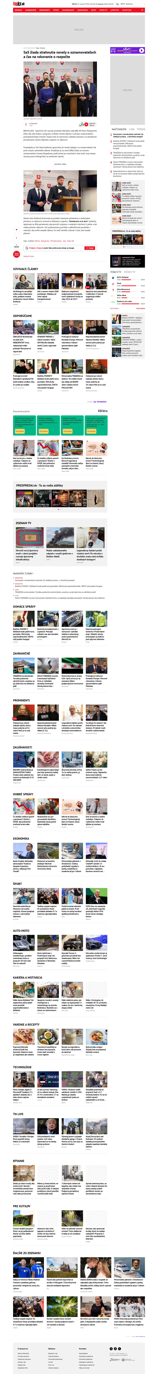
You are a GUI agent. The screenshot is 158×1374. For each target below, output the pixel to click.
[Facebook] (111, 1349)
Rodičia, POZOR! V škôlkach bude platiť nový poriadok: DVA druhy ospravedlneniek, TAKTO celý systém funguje (58, 586)
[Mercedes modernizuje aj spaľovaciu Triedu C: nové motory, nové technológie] (96, 943)
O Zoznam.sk (23, 1348)
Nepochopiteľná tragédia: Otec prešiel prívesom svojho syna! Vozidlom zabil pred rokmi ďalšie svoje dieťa (132, 353)
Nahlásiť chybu (28, 256)
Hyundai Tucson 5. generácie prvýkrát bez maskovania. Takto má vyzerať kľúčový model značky (71, 958)
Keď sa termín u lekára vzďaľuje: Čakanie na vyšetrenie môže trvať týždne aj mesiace (22, 462)
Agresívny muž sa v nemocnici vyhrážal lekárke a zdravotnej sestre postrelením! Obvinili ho (70, 634)
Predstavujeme (66, 966)
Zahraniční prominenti (44, 733)
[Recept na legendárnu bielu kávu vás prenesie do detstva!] (72, 1037)
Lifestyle (115, 10)
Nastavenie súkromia (24, 1359)
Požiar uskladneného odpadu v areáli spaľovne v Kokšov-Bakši (59, 553)
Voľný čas (126, 10)
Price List (51, 1365)
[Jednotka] (113, 290)
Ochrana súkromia (23, 1356)
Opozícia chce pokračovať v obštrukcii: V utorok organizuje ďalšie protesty (96, 295)
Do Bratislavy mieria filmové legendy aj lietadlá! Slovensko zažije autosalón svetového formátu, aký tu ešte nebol (72, 463)
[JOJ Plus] (113, 302)
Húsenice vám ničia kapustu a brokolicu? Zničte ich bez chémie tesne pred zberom (46, 1232)
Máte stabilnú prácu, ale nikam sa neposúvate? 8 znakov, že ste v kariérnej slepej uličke (72, 1004)
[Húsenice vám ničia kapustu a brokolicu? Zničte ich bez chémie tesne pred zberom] (48, 1218)
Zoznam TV (23, 523)
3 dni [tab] (132, 129)
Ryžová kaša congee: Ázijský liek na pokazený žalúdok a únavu (96, 1049)
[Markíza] (113, 278)
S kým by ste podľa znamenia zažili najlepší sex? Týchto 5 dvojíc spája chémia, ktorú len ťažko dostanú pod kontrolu (131, 262)
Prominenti (44, 10)
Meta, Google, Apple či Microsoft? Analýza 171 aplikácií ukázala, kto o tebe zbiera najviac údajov (23, 1094)
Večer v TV (129, 272)
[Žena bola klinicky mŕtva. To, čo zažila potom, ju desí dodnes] (72, 760)
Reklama (51, 1348)
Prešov (88, 642)
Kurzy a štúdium (90, 1010)
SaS (64, 241)
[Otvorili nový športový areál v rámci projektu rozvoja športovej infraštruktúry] (30, 537)
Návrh (37, 241)
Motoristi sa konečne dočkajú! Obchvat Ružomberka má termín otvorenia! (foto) (47, 865)
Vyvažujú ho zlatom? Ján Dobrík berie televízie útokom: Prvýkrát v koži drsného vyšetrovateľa (96, 727)
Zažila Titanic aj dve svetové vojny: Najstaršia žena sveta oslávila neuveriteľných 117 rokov (96, 774)
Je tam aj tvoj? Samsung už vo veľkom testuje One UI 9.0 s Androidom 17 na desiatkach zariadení (47, 1093)
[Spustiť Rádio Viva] (127, 48)
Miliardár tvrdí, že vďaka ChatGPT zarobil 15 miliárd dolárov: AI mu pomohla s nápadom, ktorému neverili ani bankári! (96, 866)
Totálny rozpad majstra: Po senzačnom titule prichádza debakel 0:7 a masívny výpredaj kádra (47, 910)
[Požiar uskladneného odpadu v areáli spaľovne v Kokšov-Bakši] (60, 537)
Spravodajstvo (83, 1353)
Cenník (50, 1362)
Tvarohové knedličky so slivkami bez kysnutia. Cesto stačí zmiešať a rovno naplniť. (46, 1051)
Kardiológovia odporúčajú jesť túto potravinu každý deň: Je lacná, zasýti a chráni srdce (48, 774)
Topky (37, 48)
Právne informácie (23, 1353)
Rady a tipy (89, 1055)
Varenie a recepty (26, 1024)
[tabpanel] (127, 155)
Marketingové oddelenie (86, 1365)
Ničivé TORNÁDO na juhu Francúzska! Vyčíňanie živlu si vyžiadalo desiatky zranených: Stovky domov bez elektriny (60, 598)
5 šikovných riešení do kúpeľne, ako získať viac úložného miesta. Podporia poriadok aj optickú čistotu (71, 1188)
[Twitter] (119, 1349)
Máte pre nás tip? (84, 1368)
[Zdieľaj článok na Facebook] (16, 238)
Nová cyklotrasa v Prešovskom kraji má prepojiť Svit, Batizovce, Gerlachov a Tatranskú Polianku (47, 958)
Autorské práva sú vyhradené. (119, 1355)
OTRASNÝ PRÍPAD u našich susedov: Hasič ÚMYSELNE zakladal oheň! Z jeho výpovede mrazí (132, 342)
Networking (40, 1013)
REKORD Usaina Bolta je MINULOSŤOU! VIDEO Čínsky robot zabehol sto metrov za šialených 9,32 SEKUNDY (23, 775)
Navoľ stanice (114, 308)
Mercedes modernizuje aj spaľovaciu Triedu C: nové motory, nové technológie (96, 956)
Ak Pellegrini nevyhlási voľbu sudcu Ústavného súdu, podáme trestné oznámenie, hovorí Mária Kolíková (23, 296)
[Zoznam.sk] (116, 1360)
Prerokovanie (55, 241)
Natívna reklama (53, 1368)
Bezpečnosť (89, 1102)
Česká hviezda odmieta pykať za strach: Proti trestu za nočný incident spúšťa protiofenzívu (71, 910)
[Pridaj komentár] (16, 230)
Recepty (88, 1241)
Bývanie (18, 1161)
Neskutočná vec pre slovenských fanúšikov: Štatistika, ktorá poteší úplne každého (46, 820)
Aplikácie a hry (17, 1102)
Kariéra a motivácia (27, 977)
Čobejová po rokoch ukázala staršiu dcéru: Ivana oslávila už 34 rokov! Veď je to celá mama (22, 728)
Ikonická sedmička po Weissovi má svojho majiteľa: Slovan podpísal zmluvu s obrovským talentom (23, 911)
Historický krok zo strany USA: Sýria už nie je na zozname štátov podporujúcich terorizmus (72, 680)
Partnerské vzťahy (128, 257)
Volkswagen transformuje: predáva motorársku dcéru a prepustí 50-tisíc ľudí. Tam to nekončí (22, 958)
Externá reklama (53, 1356)
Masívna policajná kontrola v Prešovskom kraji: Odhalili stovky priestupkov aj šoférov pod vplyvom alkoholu (95, 634)
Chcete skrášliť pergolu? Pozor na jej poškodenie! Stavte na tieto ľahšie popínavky (23, 1232)
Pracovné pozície (21, 411)
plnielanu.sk (89, 827)
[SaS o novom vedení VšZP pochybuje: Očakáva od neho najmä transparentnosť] (48, 281)
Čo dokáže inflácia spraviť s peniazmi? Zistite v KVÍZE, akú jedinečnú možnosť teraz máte (47, 462)
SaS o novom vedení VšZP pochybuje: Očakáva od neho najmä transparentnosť (48, 295)
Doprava (39, 966)
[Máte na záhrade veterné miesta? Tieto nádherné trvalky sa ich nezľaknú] (72, 1218)
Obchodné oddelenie (85, 1359)
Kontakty (82, 1348)
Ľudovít (100, 4)
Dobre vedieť (16, 468)
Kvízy (93, 10)
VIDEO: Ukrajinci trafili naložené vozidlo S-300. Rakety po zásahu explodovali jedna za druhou (72, 1094)
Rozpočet (45, 241)
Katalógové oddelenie (86, 1362)
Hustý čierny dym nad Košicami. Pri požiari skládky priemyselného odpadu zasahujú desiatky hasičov (96, 1141)
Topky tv (103, 10)
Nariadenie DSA (23, 1368)
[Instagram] (115, 1349)
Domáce (18, 10)
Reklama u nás (52, 1353)
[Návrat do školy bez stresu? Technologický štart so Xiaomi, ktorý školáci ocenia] (72, 806)
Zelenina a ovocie (42, 1239)
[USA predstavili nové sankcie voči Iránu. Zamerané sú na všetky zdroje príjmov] (48, 1126)
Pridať (91, 248)
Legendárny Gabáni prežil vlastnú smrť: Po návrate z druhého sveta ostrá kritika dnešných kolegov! (90, 555)
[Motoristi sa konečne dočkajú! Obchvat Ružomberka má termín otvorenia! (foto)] (48, 851)
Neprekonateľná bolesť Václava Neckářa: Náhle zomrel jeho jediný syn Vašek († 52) (46, 727)
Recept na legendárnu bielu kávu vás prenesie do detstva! (71, 1049)
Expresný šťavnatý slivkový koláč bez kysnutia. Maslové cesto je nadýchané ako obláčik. (23, 1051)
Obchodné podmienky (55, 1359)
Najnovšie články (23, 573)
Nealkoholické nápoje (68, 1055)
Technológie (22, 1067)
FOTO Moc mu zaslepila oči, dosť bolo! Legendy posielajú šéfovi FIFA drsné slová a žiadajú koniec (95, 911)
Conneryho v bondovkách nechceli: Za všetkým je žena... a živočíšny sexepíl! (45, 580)
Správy (18, 562)
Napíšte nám (22, 1365)
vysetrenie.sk (41, 780)
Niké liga (15, 919)
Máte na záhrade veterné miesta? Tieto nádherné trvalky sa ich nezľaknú (72, 1231)
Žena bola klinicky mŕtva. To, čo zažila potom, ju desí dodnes (72, 772)
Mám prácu (65, 1010)
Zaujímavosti (68, 10)
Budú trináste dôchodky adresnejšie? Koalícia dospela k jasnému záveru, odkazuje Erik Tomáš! (23, 866)
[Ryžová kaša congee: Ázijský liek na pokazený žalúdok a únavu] (96, 1037)
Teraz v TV (115, 272)
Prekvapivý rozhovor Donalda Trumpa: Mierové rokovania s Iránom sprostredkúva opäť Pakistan (96, 681)
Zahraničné (30, 10)
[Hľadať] (142, 10)
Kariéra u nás (22, 1362)
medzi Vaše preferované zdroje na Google (51, 248)
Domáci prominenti (18, 736)
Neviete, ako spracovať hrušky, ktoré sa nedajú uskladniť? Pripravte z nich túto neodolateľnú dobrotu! (95, 1233)
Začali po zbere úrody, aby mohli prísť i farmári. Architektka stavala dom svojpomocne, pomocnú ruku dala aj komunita (23, 1188)
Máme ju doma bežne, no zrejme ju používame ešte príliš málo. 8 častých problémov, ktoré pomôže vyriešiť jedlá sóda (48, 1188)
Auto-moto (21, 931)
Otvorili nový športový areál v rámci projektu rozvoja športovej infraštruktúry (27, 555)
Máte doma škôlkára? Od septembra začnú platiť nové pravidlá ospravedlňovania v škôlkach (23, 1005)
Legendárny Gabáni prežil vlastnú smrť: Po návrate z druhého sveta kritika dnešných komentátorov (72, 727)
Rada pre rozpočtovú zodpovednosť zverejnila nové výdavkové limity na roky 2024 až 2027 (72, 295)
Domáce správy (24, 606)
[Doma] (113, 296)
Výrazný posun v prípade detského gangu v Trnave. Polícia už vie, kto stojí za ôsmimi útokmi (72, 1140)
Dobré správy (23, 794)
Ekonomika (83, 10)
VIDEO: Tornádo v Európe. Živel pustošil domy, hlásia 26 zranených (23, 1139)
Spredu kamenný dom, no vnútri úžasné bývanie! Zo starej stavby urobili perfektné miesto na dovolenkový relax (96, 1188)
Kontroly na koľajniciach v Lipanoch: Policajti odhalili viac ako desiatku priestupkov (47, 633)
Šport (56, 10)
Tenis (63, 917)
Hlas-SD (70, 241)
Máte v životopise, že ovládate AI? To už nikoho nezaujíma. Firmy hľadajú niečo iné (96, 1004)
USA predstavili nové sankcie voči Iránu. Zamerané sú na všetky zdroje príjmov (46, 1140)
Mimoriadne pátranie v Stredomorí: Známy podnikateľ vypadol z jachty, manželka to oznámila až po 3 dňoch (71, 866)
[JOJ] (113, 284)
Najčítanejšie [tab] (119, 129)
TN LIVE (18, 1114)
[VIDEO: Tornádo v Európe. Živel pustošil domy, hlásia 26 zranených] (24, 1126)
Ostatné (39, 917)
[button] (86, 124)
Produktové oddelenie (86, 1356)
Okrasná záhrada (18, 1239)
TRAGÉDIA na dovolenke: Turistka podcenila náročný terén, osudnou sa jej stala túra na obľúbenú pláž (55, 592)
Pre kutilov (21, 1206)
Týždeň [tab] (141, 129)
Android (39, 1100)
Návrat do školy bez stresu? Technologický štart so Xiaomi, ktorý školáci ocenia (95, 462)
